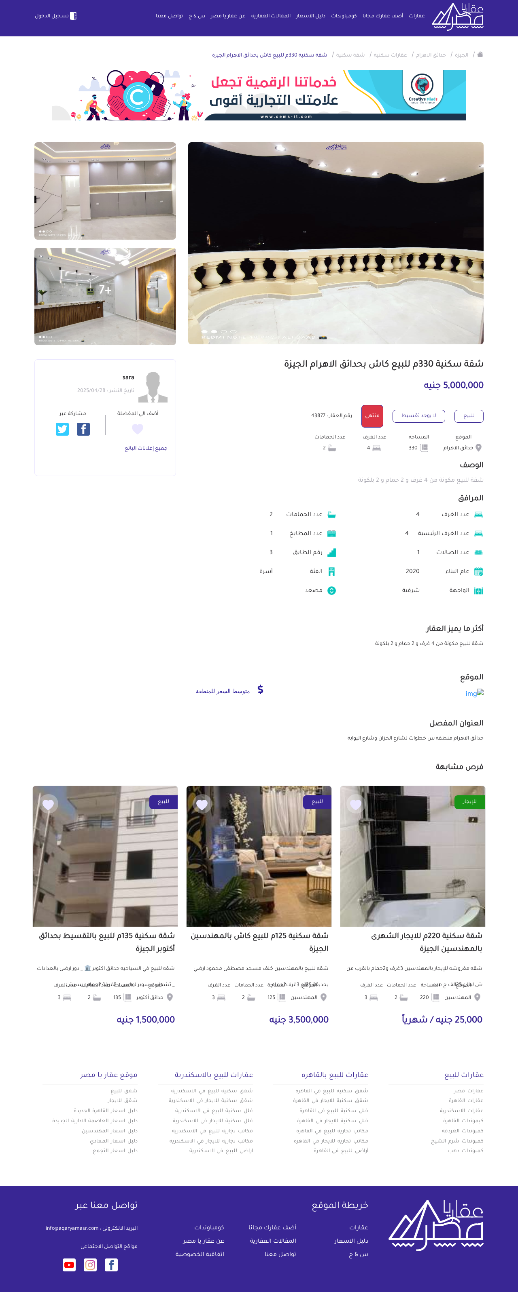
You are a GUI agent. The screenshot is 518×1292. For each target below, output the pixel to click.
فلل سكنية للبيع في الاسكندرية (214, 1111)
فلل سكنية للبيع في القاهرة (333, 1111)
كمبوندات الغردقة (463, 1131)
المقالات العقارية (271, 16)
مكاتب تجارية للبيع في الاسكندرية (212, 1131)
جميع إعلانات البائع (146, 449)
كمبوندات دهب (466, 1151)
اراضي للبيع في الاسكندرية (221, 1151)
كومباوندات (344, 16)
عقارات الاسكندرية (462, 1111)
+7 (105, 291)
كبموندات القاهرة (463, 1121)
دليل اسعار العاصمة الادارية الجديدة (95, 1121)
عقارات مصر (469, 1091)
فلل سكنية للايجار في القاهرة (332, 1121)
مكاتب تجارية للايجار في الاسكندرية (211, 1141)
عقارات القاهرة (466, 1101)
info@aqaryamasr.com (72, 1229)
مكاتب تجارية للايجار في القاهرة (331, 1141)
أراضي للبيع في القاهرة (341, 1151)
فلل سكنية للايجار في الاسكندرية (213, 1121)
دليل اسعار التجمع (115, 1151)
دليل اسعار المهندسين (110, 1131)
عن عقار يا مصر (228, 16)
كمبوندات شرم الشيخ (457, 1141)
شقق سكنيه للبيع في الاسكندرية (212, 1091)
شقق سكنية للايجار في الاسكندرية (211, 1101)
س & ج (197, 16)
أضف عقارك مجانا (383, 16)
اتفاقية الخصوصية (200, 1255)
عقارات (417, 16)
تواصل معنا (169, 16)
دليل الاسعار (310, 16)
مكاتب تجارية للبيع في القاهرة (332, 1131)
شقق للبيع (124, 1091)
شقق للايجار (123, 1101)
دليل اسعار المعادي (114, 1141)
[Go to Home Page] (480, 54)
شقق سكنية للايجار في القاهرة (330, 1101)
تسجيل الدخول (52, 16)
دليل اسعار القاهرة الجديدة (106, 1111)
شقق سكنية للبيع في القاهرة (331, 1091)
